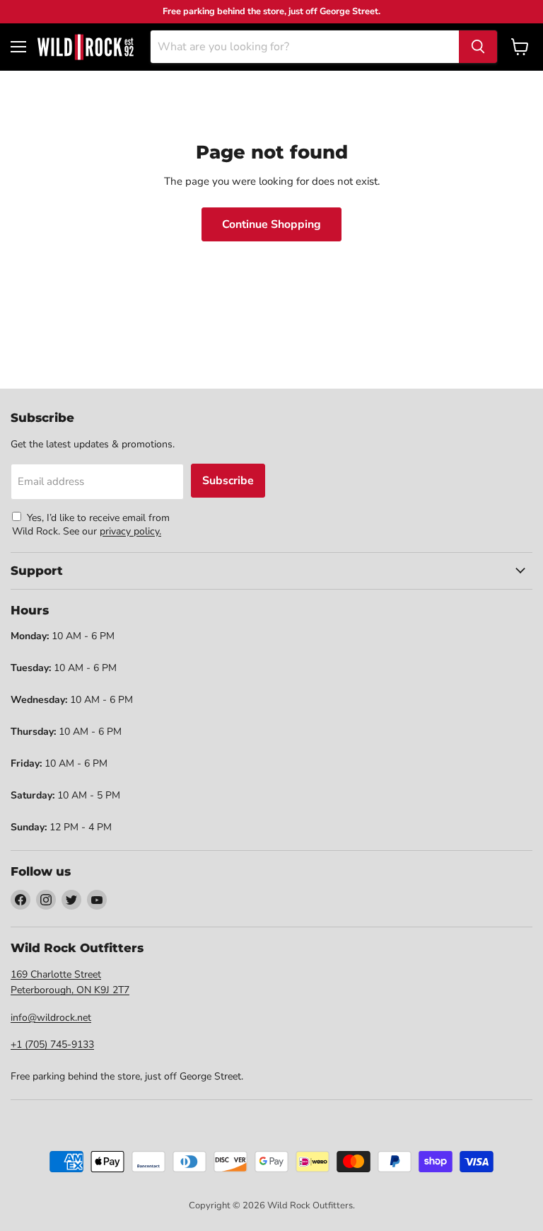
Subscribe (228, 480)
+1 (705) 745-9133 (52, 1044)
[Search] (478, 46)
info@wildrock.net (51, 1017)
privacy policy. (130, 531)
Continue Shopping (271, 224)
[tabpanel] (85, 46)
